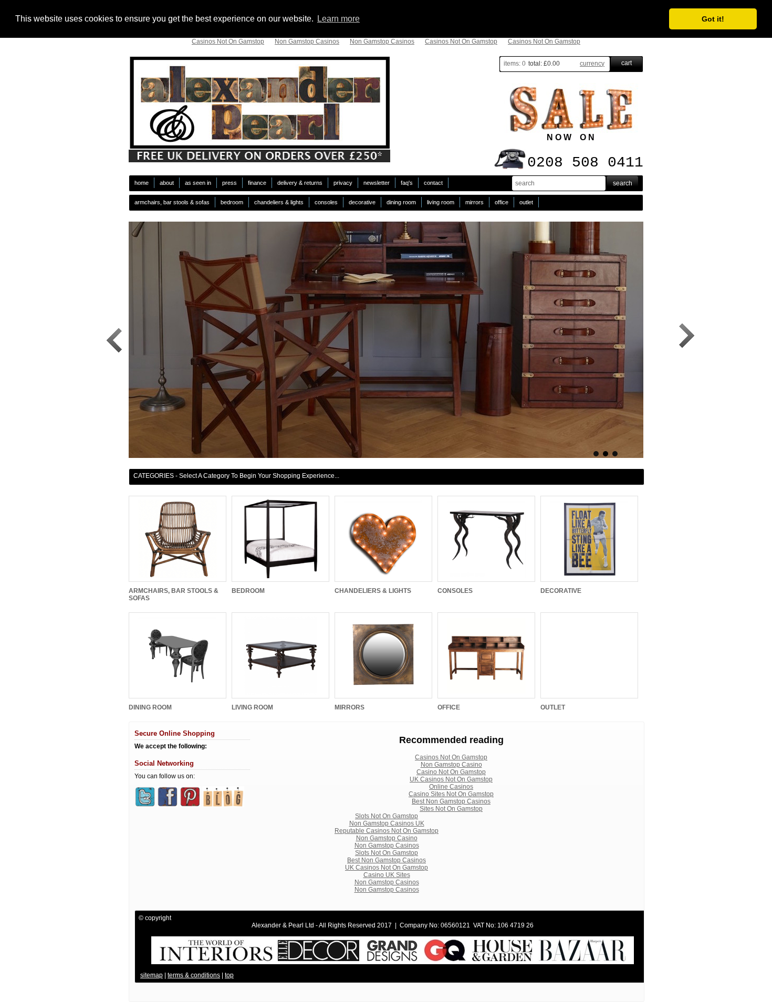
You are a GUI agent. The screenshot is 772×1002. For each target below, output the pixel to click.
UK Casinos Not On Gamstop (451, 779)
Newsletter (376, 183)
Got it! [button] (713, 19)
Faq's (407, 183)
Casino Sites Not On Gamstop (451, 794)
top (229, 975)
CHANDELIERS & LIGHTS (279, 202)
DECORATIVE (362, 202)
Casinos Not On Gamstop (228, 41)
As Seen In (198, 183)
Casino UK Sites (386, 875)
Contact (433, 183)
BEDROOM (232, 202)
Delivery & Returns (299, 183)
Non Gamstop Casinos (307, 41)
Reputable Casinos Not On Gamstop (387, 830)
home (141, 183)
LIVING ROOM (440, 202)
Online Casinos (451, 786)
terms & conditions (194, 975)
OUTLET (526, 202)
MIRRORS (474, 202)
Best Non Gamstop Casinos (451, 801)
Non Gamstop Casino (451, 764)
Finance (257, 183)
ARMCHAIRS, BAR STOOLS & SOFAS (172, 202)
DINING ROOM (401, 202)
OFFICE (501, 202)
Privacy (342, 183)
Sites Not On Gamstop (451, 808)
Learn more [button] (338, 18)
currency (592, 63)
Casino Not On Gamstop (451, 772)
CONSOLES (326, 202)
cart (626, 63)
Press (229, 183)
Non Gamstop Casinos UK (386, 823)
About (167, 183)
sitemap (151, 975)
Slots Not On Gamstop (386, 816)
